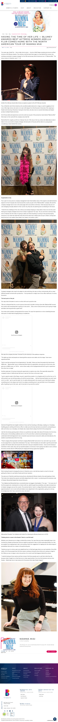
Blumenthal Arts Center (16, 670)
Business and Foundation (48, 674)
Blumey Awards (37, 670)
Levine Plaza (41, 696)
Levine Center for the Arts (16, 673)
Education (37, 7)
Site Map (31, 720)
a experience (52, 720)
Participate (25, 673)
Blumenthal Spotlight (27, 672)
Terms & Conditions (16, 720)
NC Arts (5, 714)
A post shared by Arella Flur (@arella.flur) (16, 351)
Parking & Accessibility (16, 676)
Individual (47, 672)
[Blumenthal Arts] (7, 698)
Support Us (48, 7)
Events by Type (4, 671)
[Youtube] (10, 711)
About (29, 7)
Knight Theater (41, 694)
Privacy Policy (22, 720)
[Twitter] (5, 711)
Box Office (3, 674)
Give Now (47, 670)
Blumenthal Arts (26, 670)
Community (37, 672)
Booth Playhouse (23, 696)
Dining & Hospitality (15, 678)
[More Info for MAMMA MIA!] (9, 644)
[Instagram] (7, 711)
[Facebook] (12, 711)
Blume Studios (15, 674)
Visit (22, 7)
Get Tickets (52, 651)
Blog (10, 47)
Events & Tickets (12, 7)
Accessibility (27, 720)
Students (36, 673)
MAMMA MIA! (27, 639)
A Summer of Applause (5, 676)
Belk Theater (3, 652)
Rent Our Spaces (26, 675)
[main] (29, 336)
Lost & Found (25, 677)
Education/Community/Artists (50, 676)
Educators (36, 675)
